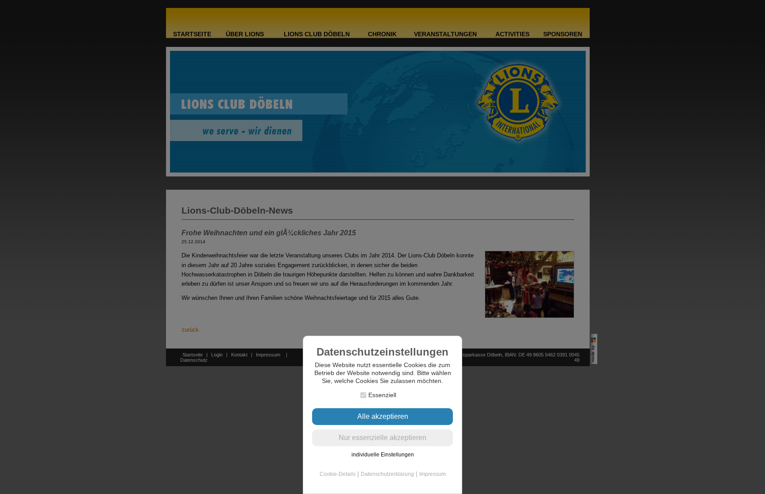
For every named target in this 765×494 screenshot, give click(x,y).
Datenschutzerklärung (387, 474)
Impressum (432, 474)
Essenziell (382, 394)
